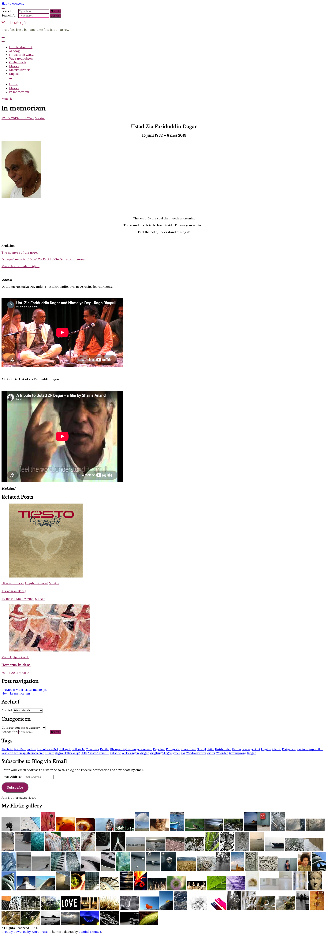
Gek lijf (201, 749)
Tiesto (92, 753)
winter (211, 753)
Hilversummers (13, 583)
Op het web (17, 62)
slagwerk (61, 753)
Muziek (14, 66)
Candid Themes (89, 931)
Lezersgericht (251, 749)
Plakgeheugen (291, 749)
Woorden (222, 753)
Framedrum (188, 749)
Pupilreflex (315, 749)
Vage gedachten (21, 58)
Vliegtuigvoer (171, 753)
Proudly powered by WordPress (25, 931)
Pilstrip (276, 749)
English (14, 73)
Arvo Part (19, 749)
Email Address (12, 777)
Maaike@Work (19, 70)
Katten (236, 749)
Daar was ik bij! (14, 591)
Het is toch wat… (21, 55)
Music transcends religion (20, 266)
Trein (101, 753)
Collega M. (78, 749)
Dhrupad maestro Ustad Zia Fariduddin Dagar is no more (43, 259)
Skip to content (13, 3)
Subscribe (15, 787)
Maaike (40, 118)
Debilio (104, 749)
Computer (92, 749)
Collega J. (65, 749)
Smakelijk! (73, 753)
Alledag (14, 51)
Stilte (84, 753)
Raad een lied (10, 753)
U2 (107, 753)
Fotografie (173, 749)
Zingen (251, 753)
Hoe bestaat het (20, 47)
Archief (7, 710)
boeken (31, 749)
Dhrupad (116, 749)
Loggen (266, 749)
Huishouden (223, 749)
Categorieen (11, 727)
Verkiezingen (130, 753)
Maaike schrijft (14, 23)
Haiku (210, 749)
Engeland (159, 749)
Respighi (25, 753)
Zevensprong (237, 753)
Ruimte (49, 753)
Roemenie (37, 753)
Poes (304, 749)
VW (183, 753)
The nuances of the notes (20, 252)
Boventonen (45, 749)
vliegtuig (156, 753)
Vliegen (144, 753)
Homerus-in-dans (16, 665)
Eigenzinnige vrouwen (137, 749)
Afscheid (7, 749)
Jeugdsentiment (36, 583)
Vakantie (115, 753)
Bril (55, 749)
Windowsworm (196, 753)
